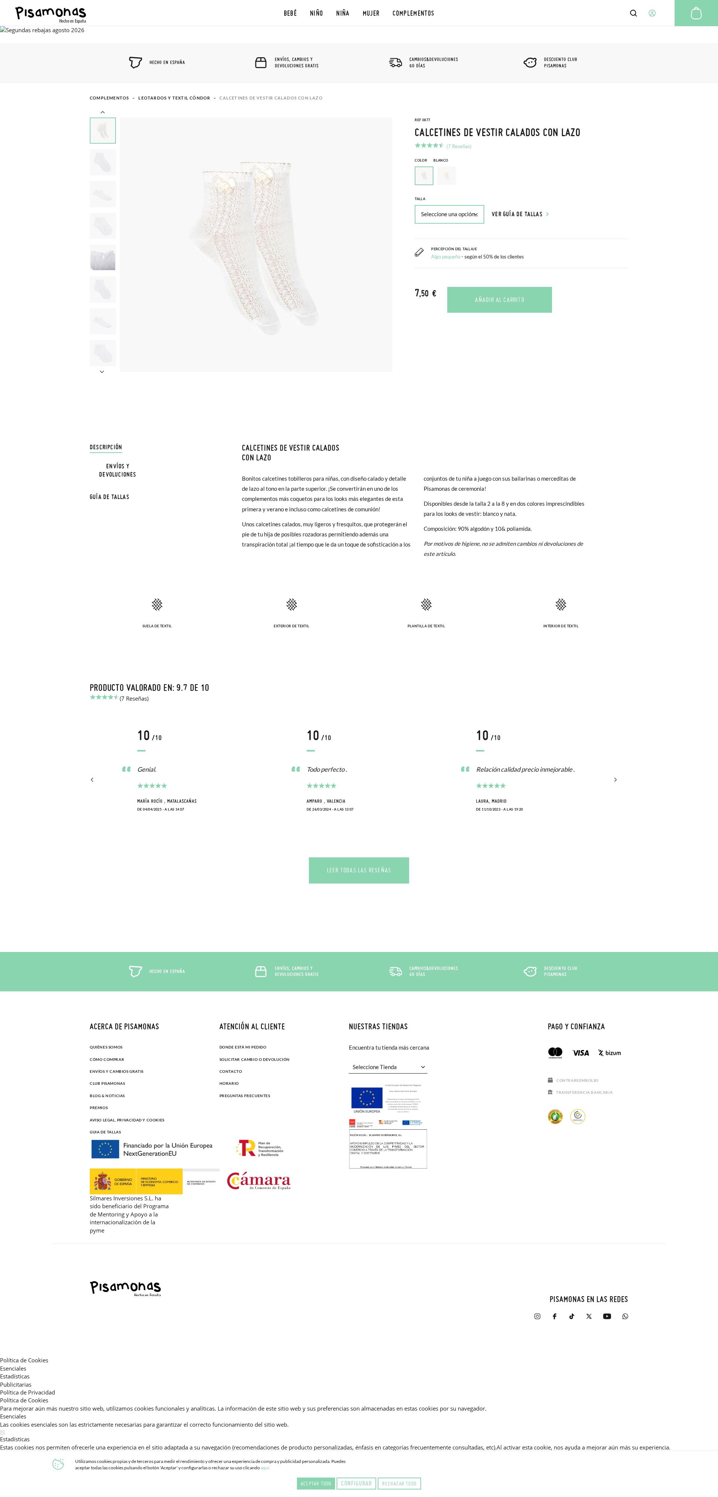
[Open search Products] (633, 13)
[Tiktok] (572, 1319)
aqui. (265, 1467)
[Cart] (696, 13)
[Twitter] (589, 1319)
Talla (420, 199)
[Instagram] (537, 1319)
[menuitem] (290, 13)
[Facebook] (555, 1319)
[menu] (359, 13)
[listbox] (521, 177)
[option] (446, 175)
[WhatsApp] (625, 1319)
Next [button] (101, 370)
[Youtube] (607, 1319)
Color (431, 160)
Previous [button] (102, 113)
